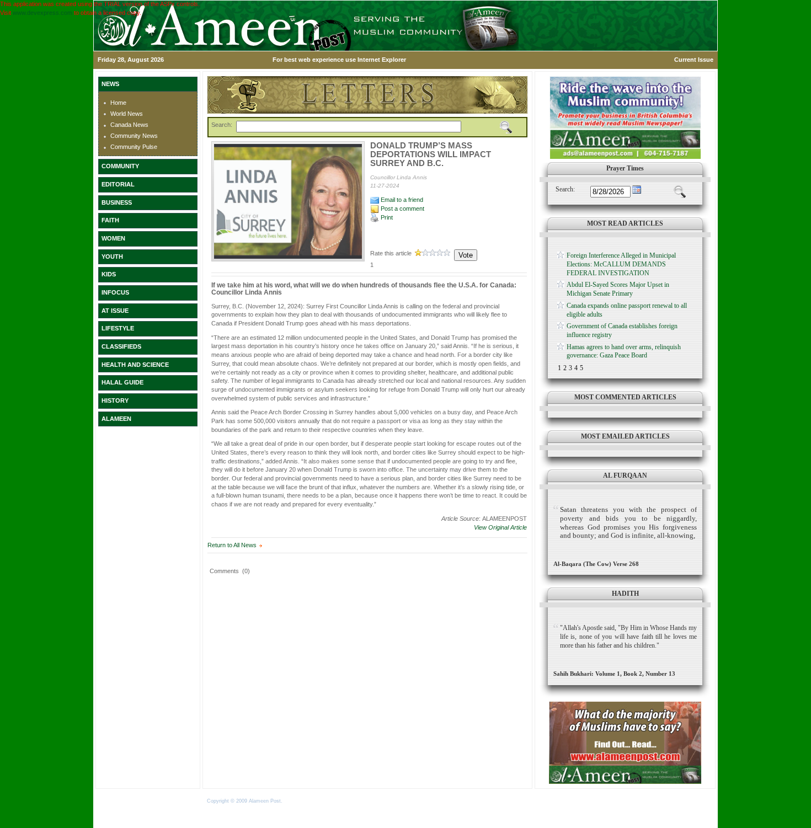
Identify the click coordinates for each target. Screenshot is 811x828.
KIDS (109, 274)
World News (126, 113)
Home (118, 102)
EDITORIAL (118, 184)
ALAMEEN (116, 418)
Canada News (129, 124)
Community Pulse (133, 146)
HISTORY (115, 400)
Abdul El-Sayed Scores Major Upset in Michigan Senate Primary (618, 289)
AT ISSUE (115, 310)
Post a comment (401, 208)
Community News (134, 135)
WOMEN (113, 238)
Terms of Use (300, 801)
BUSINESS (117, 202)
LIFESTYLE (118, 328)
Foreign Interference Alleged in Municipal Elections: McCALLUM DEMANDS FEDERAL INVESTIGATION (621, 264)
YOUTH (112, 256)
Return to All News (232, 545)
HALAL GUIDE (122, 382)
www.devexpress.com (42, 12)
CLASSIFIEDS (121, 346)
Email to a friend (401, 199)
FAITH (110, 220)
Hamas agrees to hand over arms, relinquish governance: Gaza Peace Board (624, 351)
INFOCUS (115, 292)
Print (386, 217)
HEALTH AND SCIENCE (135, 364)
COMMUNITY (120, 166)
